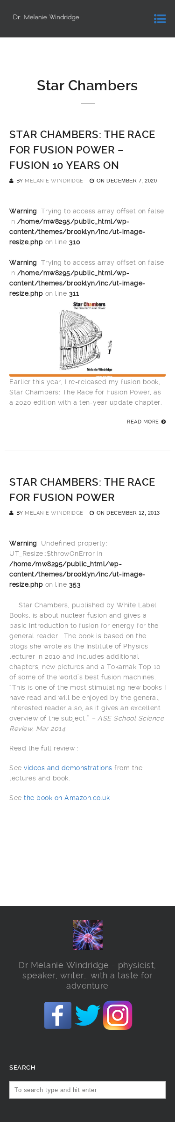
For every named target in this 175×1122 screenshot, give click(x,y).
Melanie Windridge (54, 181)
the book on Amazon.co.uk (66, 797)
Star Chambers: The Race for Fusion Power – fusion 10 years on (82, 150)
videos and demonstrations (68, 768)
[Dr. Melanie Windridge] (46, 18)
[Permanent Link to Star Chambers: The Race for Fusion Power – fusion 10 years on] (87, 371)
